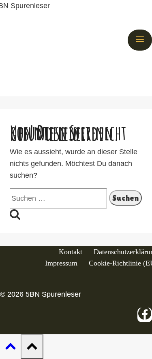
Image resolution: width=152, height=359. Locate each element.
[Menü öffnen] (140, 40)
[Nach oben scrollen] (10, 347)
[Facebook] (144, 315)
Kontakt (70, 252)
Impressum (61, 263)
